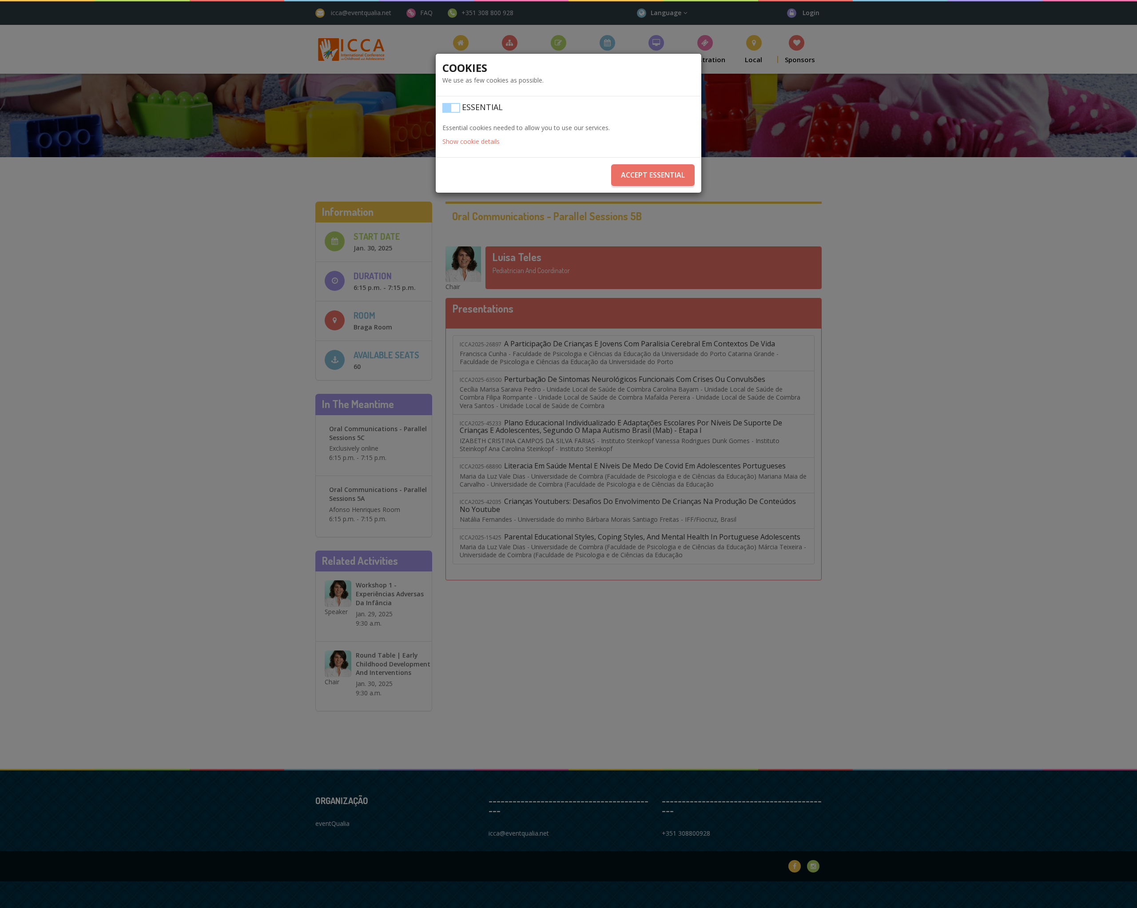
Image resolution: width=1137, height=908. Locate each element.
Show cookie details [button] (471, 141)
